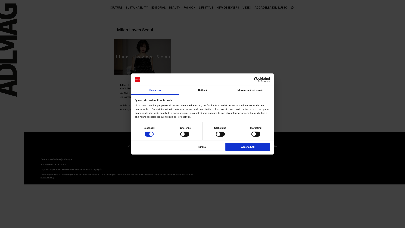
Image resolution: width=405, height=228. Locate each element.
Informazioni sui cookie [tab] (250, 90)
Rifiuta (202, 147)
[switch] (184, 134)
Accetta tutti (248, 147)
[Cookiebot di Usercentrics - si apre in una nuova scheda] (256, 79)
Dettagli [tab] (202, 90)
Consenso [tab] (155, 90)
